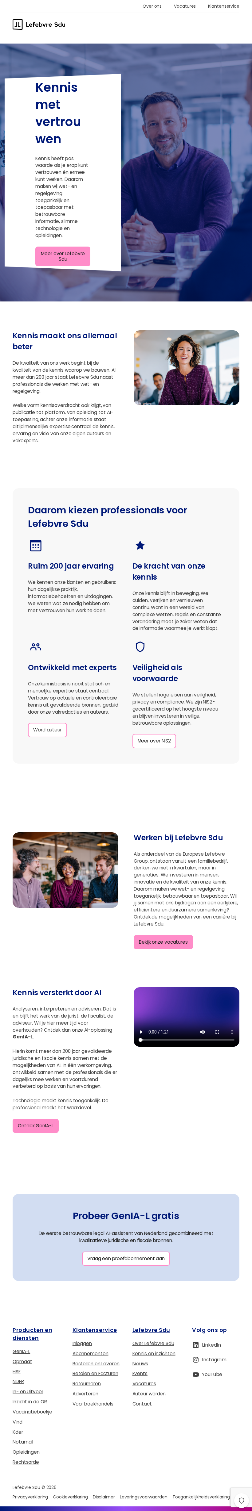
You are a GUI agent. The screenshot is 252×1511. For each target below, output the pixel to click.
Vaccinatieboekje (32, 1412)
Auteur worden (149, 1393)
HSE (17, 1371)
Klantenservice (95, 1330)
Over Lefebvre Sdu (153, 1343)
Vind (17, 1422)
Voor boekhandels (93, 1404)
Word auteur (47, 730)
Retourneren (87, 1383)
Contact (142, 1404)
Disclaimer (104, 1497)
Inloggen (82, 1343)
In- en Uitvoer (28, 1391)
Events (140, 1373)
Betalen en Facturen (95, 1373)
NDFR (18, 1381)
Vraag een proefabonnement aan (126, 1258)
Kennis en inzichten (153, 1353)
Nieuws (140, 1363)
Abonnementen (90, 1353)
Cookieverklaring (70, 1497)
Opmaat (22, 1361)
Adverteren (85, 1393)
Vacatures (144, 1383)
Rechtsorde (26, 1462)
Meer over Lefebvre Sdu (63, 256)
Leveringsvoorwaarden (143, 1497)
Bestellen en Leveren (96, 1363)
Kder (18, 1432)
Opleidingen (26, 1452)
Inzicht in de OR (30, 1401)
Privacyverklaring (30, 1497)
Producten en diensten (32, 1334)
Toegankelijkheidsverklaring (201, 1497)
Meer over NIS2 (154, 741)
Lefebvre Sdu (151, 1330)
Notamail (23, 1442)
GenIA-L (21, 1351)
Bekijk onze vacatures (163, 942)
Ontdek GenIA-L (35, 1125)
